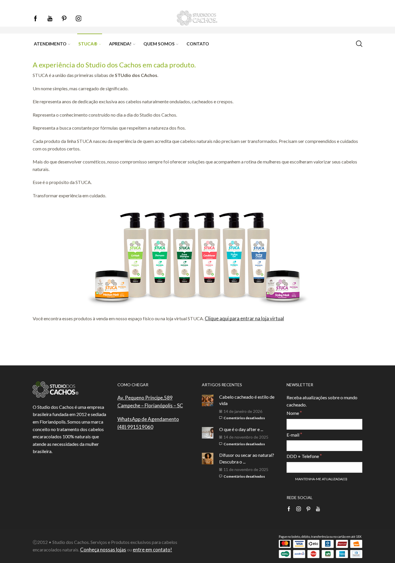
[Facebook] (35, 19)
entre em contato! (152, 550)
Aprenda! (120, 43)
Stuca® (87, 43)
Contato (198, 43)
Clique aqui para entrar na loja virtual (244, 318)
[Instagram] (79, 19)
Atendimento (50, 43)
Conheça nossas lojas (103, 550)
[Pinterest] (64, 19)
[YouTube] (50, 19)
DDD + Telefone (304, 455)
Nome (294, 412)
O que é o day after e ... (241, 429)
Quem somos (159, 43)
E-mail (294, 434)
